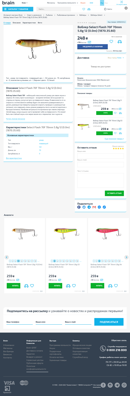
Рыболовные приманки (66, 15)
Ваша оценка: (118, 146)
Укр (106, 3)
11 (18, 261)
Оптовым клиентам (81, 348)
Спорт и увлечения (34, 15)
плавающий (43, 144)
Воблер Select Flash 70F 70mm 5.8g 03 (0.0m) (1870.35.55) (107, 122)
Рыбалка (49, 15)
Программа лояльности (67, 3)
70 (40, 150)
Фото (40, 23)
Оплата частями (57, 357)
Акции (52, 348)
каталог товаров (18, 9)
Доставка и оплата (34, 351)
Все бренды (8, 351)
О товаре (7, 23)
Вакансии (7, 354)
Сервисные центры (34, 360)
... (38, 260)
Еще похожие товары (114, 139)
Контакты (7, 357)
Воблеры (82, 15)
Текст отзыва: (83, 171)
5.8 (40, 147)
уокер (41, 140)
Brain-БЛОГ (31, 348)
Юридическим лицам (82, 345)
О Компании (8, 345)
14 (28, 261)
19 (35, 261)
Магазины (51, 3)
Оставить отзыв (114, 193)
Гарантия (30, 354)
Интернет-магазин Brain (13, 15)
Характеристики (29, 23)
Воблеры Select (96, 15)
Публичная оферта (34, 363)
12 (21, 261)
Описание (17, 23)
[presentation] (7, 257)
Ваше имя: (81, 151)
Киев (24, 3)
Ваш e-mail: (82, 160)
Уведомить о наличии (93, 46)
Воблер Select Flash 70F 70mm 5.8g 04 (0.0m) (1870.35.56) (106, 265)
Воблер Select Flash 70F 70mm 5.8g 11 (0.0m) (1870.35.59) (107, 101)
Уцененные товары (58, 360)
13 (25, 261)
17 (32, 261)
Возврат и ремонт (34, 357)
